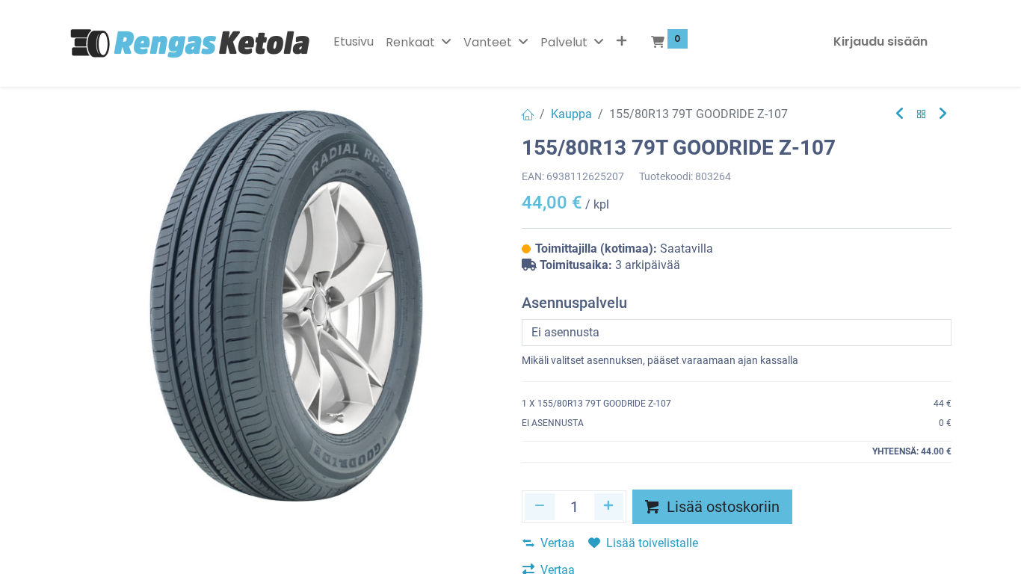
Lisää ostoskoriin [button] (721, 507)
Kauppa (571, 114)
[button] (621, 42)
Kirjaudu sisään (880, 41)
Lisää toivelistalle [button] (652, 543)
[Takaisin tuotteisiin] (922, 115)
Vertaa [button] (557, 543)
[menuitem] (353, 42)
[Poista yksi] (540, 506)
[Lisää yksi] (609, 506)
